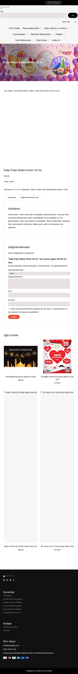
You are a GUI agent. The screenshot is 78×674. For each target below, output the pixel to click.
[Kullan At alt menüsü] (62, 40)
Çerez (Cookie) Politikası (12, 609)
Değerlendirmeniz (16, 277)
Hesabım (6, 630)
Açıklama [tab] (12, 197)
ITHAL (65, 190)
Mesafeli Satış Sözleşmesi (12, 599)
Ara (1, 11)
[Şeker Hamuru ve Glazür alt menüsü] (68, 28)
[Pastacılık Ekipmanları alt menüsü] (52, 34)
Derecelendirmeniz (16, 270)
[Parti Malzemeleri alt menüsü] (33, 40)
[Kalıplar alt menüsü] (64, 34)
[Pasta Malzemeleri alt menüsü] (41, 28)
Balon (31, 91)
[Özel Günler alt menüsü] (49, 40)
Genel (38, 190)
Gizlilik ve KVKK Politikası (12, 602)
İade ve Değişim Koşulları (12, 606)
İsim (10, 291)
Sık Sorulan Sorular (10, 627)
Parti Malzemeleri (21, 91)
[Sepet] (75, 22)
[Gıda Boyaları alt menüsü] (27, 34)
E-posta (12, 300)
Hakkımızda (7, 595)
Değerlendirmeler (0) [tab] (29, 197)
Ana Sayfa (8, 91)
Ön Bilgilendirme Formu (11, 612)
